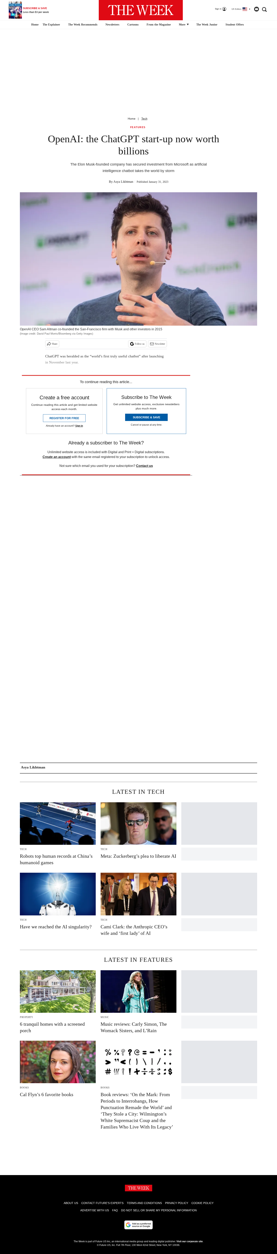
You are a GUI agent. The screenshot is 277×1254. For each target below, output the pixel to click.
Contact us (144, 466)
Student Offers (234, 24)
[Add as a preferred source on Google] (138, 1224)
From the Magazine (159, 24)
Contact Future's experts (102, 1203)
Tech (144, 118)
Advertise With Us (94, 1210)
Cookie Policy (202, 1203)
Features (138, 127)
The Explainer (51, 24)
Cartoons (132, 24)
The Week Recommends (82, 24)
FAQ (115, 1210)
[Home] (34, 24)
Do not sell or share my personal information (159, 1210)
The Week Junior (206, 24)
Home (131, 118)
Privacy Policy (176, 1203)
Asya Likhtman (123, 181)
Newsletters (112, 24)
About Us (71, 1203)
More (182, 24)
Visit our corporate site (189, 1241)
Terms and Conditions (144, 1203)
